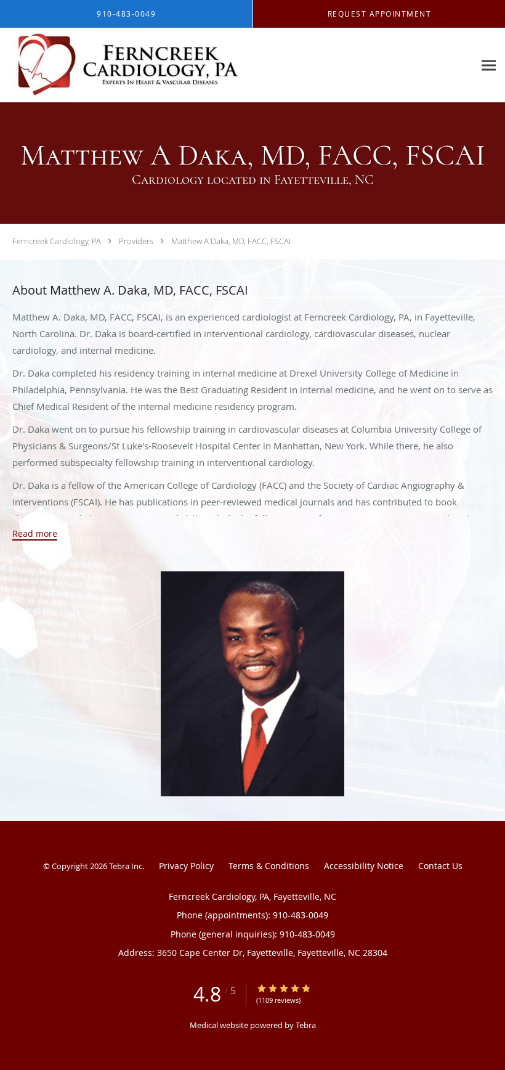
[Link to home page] (146, 65)
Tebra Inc (125, 866)
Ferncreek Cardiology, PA (56, 241)
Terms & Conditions (268, 866)
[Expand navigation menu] (489, 65)
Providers (136, 241)
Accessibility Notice (363, 866)
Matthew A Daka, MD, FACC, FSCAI (231, 241)
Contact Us (440, 866)
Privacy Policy (186, 866)
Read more (34, 533)
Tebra (306, 1025)
